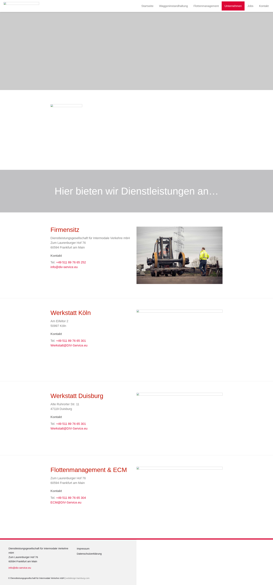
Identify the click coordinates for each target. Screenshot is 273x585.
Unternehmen (233, 6)
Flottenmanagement (206, 6)
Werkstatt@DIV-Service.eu (68, 345)
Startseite (147, 6)
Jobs (250, 6)
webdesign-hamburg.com (78, 578)
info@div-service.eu (64, 267)
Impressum (83, 548)
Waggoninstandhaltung (173, 6)
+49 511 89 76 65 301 (71, 340)
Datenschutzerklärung (89, 553)
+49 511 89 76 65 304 (71, 498)
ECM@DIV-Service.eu (65, 502)
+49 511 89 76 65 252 (71, 262)
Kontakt (264, 6)
